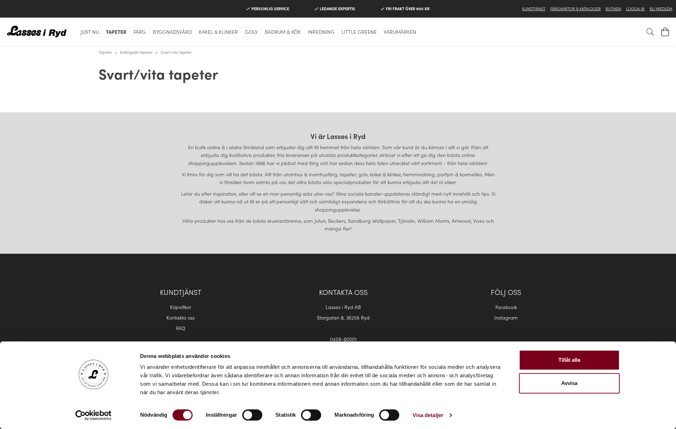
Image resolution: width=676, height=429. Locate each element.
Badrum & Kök (283, 31)
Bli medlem (661, 8)
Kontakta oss (181, 317)
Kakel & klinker (218, 31)
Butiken (613, 8)
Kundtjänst (533, 8)
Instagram (506, 317)
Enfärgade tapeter (136, 52)
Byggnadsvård (172, 31)
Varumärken (400, 31)
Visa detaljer (428, 415)
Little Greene (359, 31)
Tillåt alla (569, 360)
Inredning (321, 31)
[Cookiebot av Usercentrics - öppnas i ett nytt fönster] (93, 415)
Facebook (506, 306)
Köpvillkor (180, 306)
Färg (139, 31)
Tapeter (116, 31)
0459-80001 (343, 338)
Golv (251, 31)
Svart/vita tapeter (176, 52)
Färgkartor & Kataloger (575, 8)
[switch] (252, 415)
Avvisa (569, 383)
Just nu (90, 31)
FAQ (180, 328)
